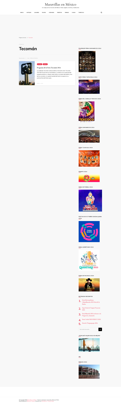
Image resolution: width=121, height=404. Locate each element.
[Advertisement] (60, 25)
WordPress (44, 401)
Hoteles (29, 12)
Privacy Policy (51, 401)
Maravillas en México (60, 4)
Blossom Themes (31, 401)
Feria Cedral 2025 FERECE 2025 (91, 319)
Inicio (22, 12)
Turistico (81, 12)
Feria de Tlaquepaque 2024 (90, 323)
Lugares (36, 12)
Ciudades (51, 12)
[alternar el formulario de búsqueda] (101, 12)
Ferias (45, 64)
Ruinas (67, 12)
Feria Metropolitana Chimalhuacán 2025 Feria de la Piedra (91, 302)
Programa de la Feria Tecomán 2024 (49, 68)
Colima (39, 64)
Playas (44, 12)
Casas (73, 12)
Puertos (59, 12)
